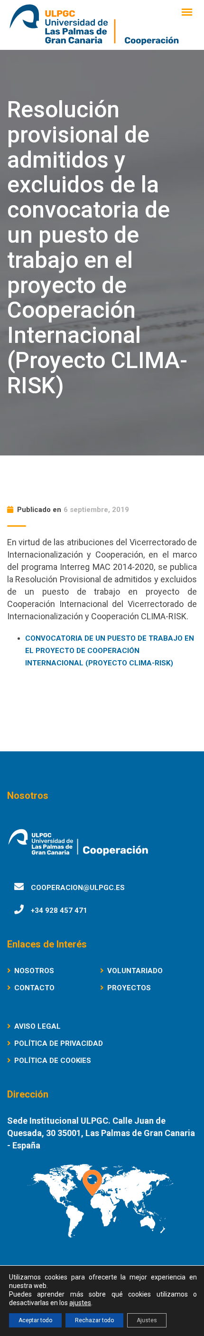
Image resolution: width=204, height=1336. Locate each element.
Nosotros (34, 970)
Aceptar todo (35, 1320)
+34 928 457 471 (59, 910)
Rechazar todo (94, 1320)
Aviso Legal (37, 1026)
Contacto (34, 988)
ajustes (80, 1303)
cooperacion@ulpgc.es (78, 887)
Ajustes (147, 1320)
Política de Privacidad (58, 1043)
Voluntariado (135, 970)
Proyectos (129, 988)
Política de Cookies (52, 1060)
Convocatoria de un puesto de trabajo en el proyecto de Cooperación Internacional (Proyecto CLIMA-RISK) (109, 650)
